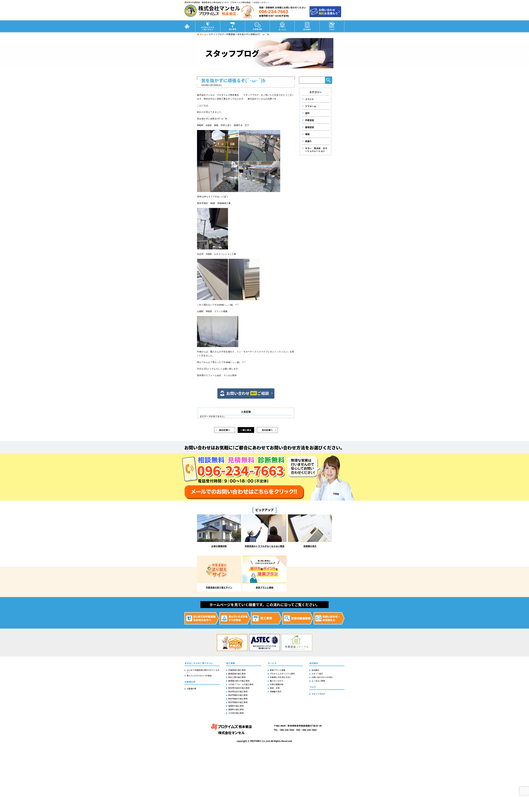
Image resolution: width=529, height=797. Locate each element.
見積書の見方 (275, 691)
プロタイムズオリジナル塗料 (282, 674)
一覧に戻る (245, 430)
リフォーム (310, 106)
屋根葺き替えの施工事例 (238, 681)
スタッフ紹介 (317, 674)
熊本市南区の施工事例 (238, 695)
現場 (307, 134)
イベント (309, 99)
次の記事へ (267, 430)
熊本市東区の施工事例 (238, 699)
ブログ (332, 29)
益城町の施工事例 (236, 706)
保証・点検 (275, 688)
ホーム (203, 34)
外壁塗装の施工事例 (237, 670)
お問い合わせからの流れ (322, 677)
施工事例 (232, 29)
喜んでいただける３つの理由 (199, 675)
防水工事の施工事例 (237, 677)
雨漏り (308, 141)
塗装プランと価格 (277, 670)
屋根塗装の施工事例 (237, 674)
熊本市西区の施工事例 (238, 702)
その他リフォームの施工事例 (240, 684)
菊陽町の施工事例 (236, 709)
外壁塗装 (230, 34)
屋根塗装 (309, 127)
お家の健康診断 (276, 684)
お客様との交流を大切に (280, 677)
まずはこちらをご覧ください (207, 28)
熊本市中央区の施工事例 (238, 688)
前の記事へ (224, 430)
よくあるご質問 (318, 681)
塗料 (307, 113)
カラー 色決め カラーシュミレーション (316, 150)
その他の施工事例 (236, 713)
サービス (282, 29)
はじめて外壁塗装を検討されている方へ (203, 671)
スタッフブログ (216, 34)
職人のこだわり (276, 681)
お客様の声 (257, 29)
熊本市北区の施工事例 (238, 691)
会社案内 (307, 29)
